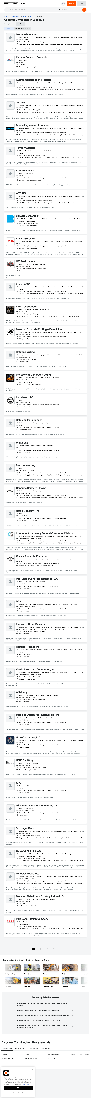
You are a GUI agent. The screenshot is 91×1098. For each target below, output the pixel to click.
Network (24, 3)
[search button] (84, 10)
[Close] (32, 1069)
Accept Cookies (18, 1087)
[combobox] (71, 9)
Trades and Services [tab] (32, 1048)
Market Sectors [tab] (19, 1048)
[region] (18, 1082)
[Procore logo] (11, 3)
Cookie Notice (25, 1084)
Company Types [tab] (7, 1048)
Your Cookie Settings (18, 1092)
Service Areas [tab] (46, 1048)
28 (54, 949)
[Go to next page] (57, 949)
